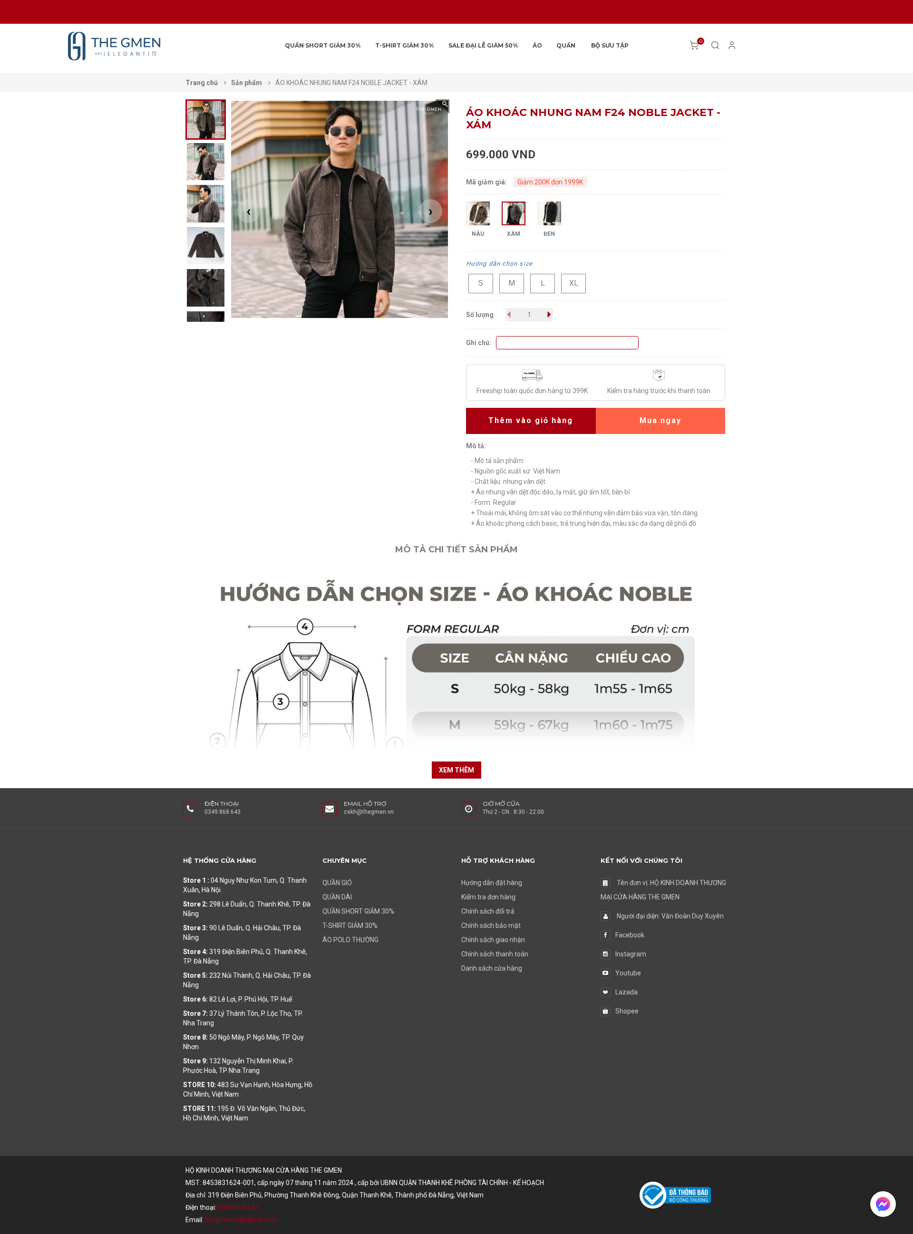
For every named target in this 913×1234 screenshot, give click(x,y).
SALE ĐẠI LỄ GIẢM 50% (483, 45)
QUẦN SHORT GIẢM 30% (323, 45)
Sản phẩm (247, 83)
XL (573, 283)
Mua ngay (660, 420)
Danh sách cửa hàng (491, 968)
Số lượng (480, 314)
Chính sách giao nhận (493, 940)
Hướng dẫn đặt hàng (491, 883)
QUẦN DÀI (337, 897)
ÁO (537, 45)
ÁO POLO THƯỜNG (350, 940)
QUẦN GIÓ (337, 883)
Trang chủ (202, 83)
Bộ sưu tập (610, 45)
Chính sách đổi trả (488, 911)
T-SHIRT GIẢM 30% (404, 45)
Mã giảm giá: (486, 182)
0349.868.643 (238, 1207)
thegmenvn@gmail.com (241, 1220)
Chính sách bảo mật (491, 925)
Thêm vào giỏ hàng (530, 420)
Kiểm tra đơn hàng (488, 897)
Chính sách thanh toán (494, 954)
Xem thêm (456, 770)
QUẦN (565, 45)
